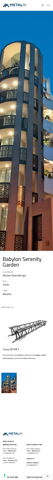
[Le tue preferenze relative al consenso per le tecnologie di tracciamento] (4, 475)
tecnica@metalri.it (32, 465)
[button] (48, 5)
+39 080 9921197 (9, 453)
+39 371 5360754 (9, 463)
